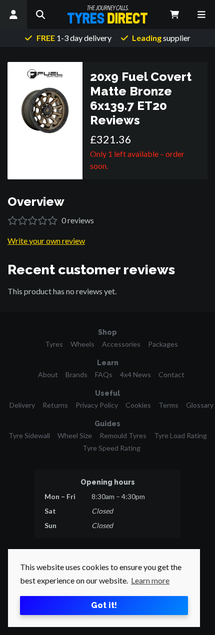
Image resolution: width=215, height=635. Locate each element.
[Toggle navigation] (201, 14)
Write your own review (46, 240)
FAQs (103, 374)
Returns (55, 405)
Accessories (121, 344)
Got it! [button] (104, 605)
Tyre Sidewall (29, 435)
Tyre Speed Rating (111, 448)
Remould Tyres (123, 435)
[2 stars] (23, 220)
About (48, 374)
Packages (163, 344)
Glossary (200, 405)
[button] (40, 14)
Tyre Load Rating (180, 435)
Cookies (138, 405)
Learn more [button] (150, 580)
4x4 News (135, 374)
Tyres (54, 344)
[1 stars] (13, 220)
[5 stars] (53, 220)
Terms (168, 405)
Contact (171, 374)
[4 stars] (43, 220)
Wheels (82, 344)
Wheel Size (75, 435)
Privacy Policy (97, 405)
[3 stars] (33, 220)
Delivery (22, 405)
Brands (77, 374)
